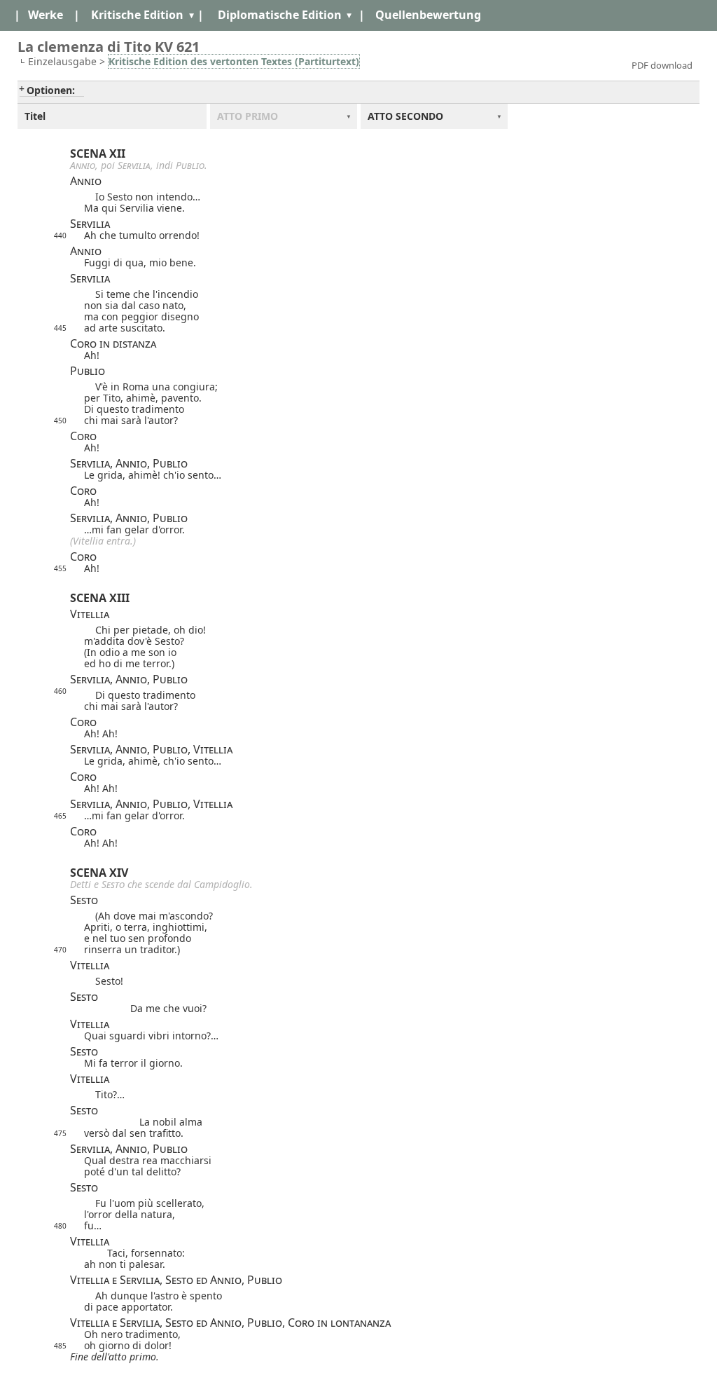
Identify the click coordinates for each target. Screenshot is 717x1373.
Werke (45, 14)
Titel (35, 116)
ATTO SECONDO (405, 116)
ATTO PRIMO (247, 116)
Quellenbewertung (428, 14)
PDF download (662, 65)
